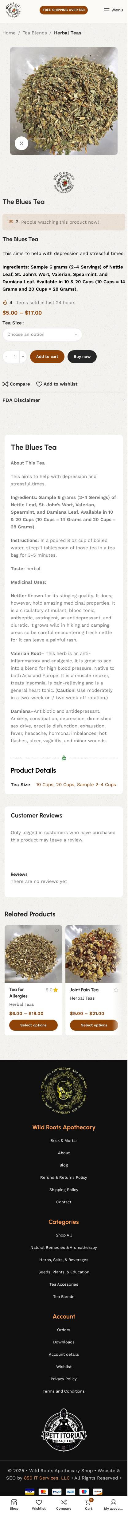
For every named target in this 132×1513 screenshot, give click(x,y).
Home (9, 33)
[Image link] (64, 1090)
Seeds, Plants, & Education (63, 1272)
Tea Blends (35, 33)
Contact (63, 1202)
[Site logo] (13, 9)
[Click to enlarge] (22, 143)
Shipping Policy (63, 1189)
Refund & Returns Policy (63, 1177)
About (64, 1152)
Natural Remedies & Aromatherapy (63, 1247)
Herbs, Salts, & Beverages (63, 1259)
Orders (63, 1329)
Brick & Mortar (63, 1140)
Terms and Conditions (64, 1391)
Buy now (82, 356)
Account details (64, 1354)
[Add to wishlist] (57, 930)
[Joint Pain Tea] (94, 954)
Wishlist (64, 1366)
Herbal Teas (67, 33)
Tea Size (12, 323)
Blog (64, 1165)
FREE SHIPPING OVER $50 (64, 10)
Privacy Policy (64, 1379)
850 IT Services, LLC (47, 1478)
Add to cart (47, 356)
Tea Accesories (63, 1284)
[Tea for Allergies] (33, 954)
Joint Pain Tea (84, 990)
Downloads (64, 1342)
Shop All (64, 1235)
